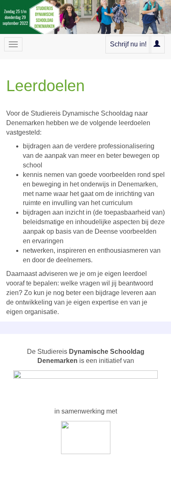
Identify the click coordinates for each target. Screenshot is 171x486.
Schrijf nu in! (128, 44)
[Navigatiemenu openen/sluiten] (13, 44)
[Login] (157, 44)
